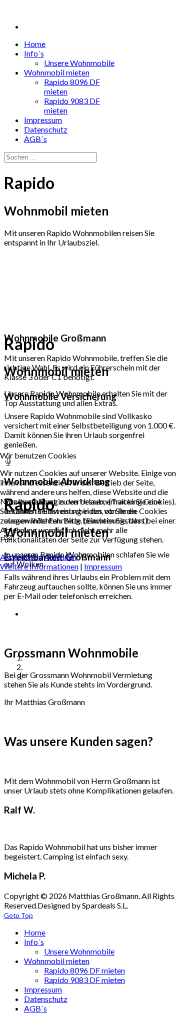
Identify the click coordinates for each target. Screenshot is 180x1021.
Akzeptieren (21, 557)
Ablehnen (60, 557)
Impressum (103, 566)
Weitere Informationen (39, 566)
